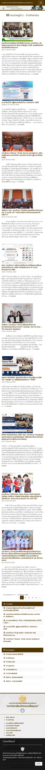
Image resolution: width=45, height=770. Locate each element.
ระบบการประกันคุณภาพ (13, 730)
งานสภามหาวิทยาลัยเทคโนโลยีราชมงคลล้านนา (17, 2)
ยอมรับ (38, 764)
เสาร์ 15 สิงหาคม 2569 (9, 382)
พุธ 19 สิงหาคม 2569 (8, 160)
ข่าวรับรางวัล (10, 661)
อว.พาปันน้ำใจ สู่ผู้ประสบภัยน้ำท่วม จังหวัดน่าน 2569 (20, 102)
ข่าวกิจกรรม (9, 658)
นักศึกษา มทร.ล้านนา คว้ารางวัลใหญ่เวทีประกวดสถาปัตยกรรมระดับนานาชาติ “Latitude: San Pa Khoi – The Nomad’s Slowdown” (22, 326)
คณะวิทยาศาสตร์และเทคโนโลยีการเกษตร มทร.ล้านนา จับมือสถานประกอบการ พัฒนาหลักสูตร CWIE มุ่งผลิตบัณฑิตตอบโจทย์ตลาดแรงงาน (22, 45)
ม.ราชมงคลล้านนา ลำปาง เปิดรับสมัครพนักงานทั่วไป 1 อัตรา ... (22, 621)
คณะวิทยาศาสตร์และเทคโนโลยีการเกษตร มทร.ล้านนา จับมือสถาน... (21, 615)
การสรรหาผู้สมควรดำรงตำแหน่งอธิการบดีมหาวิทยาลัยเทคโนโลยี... (19, 609)
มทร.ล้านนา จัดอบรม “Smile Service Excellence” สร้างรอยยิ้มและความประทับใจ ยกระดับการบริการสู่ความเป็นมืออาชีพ (22, 155)
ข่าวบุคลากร (9, 665)
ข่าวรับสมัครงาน (11, 669)
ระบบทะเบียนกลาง (11, 728)
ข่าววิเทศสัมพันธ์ (11, 673)
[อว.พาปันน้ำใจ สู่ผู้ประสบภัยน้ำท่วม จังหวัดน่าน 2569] (17, 91)
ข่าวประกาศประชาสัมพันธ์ (14, 654)
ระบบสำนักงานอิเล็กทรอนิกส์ (14, 723)
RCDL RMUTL (10, 717)
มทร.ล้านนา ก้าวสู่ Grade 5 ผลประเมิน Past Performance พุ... (19, 633)
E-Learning (10, 720)
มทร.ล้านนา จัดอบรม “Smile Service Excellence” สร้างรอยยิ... (21, 640)
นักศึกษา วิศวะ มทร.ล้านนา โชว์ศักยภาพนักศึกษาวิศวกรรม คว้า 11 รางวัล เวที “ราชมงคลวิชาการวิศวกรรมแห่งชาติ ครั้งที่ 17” (22, 212)
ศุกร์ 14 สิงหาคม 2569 (9, 441)
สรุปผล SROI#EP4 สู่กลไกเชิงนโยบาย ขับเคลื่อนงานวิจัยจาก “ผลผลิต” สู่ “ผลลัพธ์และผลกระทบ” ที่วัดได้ (22, 378)
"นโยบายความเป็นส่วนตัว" (25, 757)
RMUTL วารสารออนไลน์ (13, 681)
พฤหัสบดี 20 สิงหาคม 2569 (10, 105)
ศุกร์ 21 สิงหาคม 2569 (9, 50)
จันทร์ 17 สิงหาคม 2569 (9, 272)
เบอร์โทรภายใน (10, 735)
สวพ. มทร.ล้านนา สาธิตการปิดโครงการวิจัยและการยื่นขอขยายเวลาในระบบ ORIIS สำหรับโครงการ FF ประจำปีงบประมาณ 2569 (22, 267)
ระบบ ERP (9, 733)
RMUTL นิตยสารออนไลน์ (14, 677)
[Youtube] (22, 710)
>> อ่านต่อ (34, 74)
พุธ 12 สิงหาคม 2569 (8, 562)
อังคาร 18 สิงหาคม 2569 (9, 217)
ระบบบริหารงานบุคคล (12, 725)
